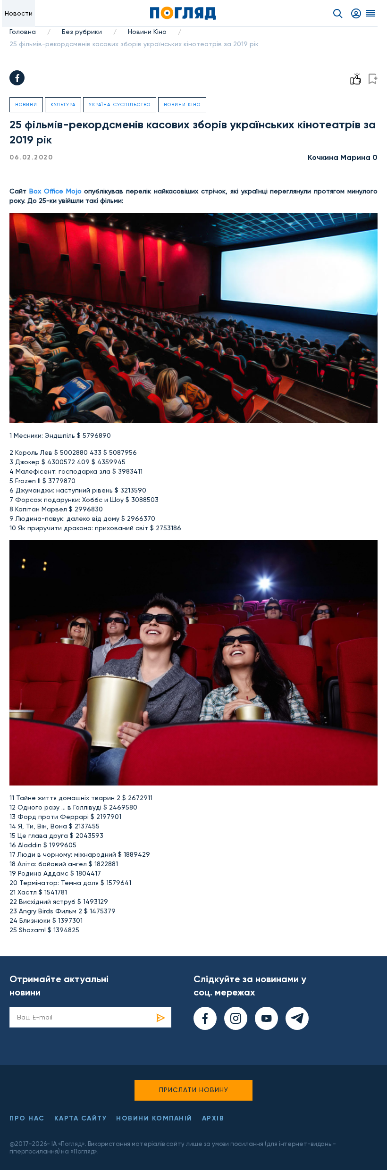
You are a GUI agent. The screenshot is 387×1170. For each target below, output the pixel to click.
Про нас (27, 1118)
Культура (63, 104)
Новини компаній (154, 1118)
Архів (213, 1118)
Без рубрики (82, 31)
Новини (26, 104)
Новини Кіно (147, 31)
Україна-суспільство (120, 104)
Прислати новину (193, 1090)
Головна (22, 31)
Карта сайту (80, 1118)
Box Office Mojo (55, 191)
